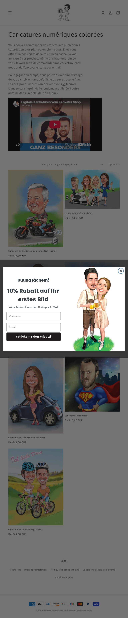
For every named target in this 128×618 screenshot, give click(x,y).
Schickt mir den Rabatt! (33, 336)
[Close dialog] (121, 271)
